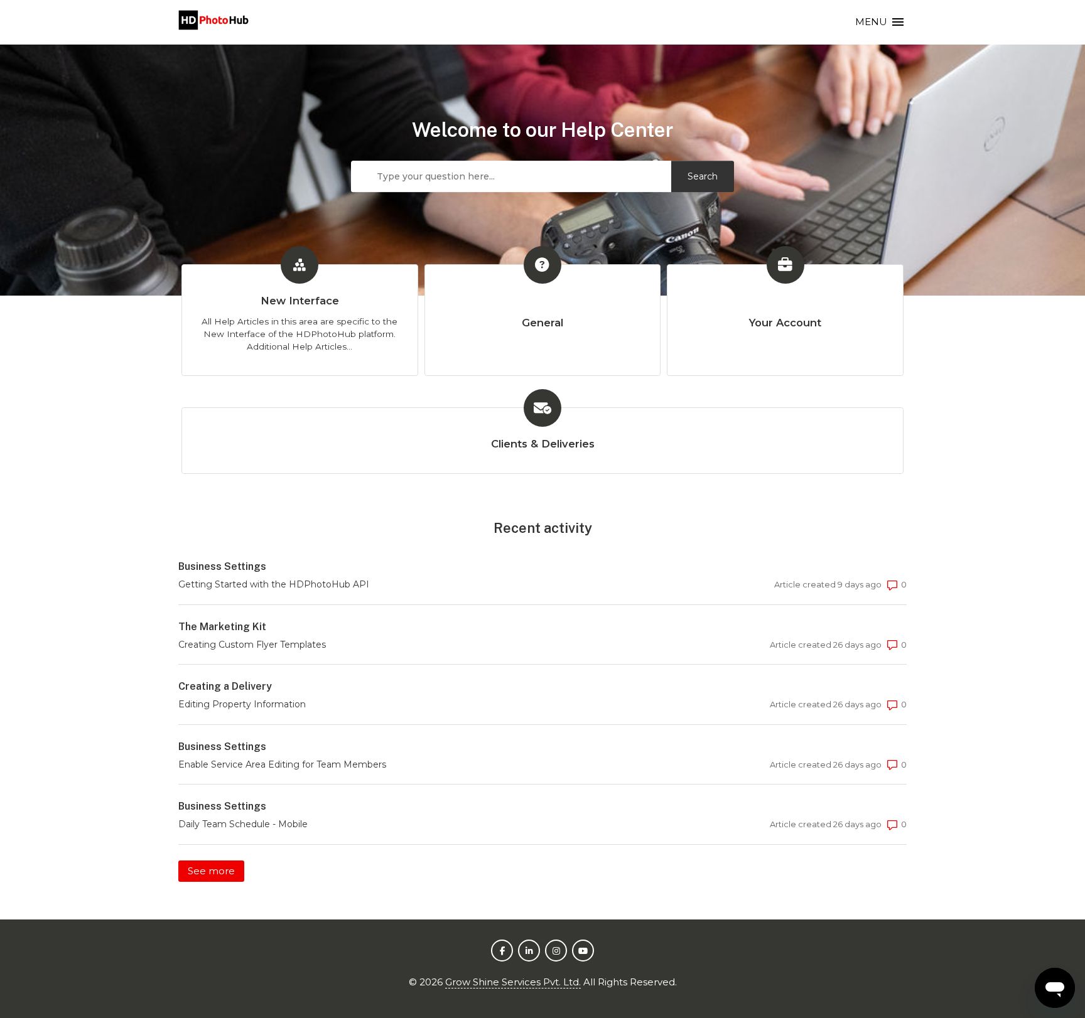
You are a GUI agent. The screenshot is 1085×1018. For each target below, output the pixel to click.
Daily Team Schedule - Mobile (243, 824)
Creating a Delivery (225, 686)
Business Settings (222, 566)
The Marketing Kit (222, 627)
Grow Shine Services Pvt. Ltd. (513, 982)
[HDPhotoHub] (214, 22)
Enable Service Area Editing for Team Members (282, 764)
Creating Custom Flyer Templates (252, 644)
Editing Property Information (242, 704)
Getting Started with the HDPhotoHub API (273, 584)
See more (216, 871)
